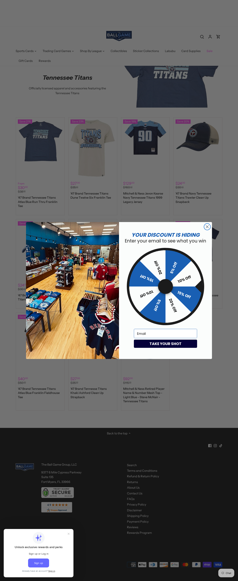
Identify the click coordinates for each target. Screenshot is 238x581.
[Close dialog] (207, 227)
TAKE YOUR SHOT (165, 343)
